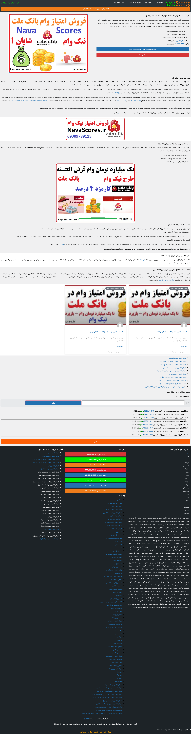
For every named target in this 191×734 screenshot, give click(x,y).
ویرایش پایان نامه (116, 608)
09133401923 (180, 44)
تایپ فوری (119, 595)
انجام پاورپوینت (117, 614)
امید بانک (186, 452)
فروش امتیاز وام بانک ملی (114, 656)
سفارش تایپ (118, 630)
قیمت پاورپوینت (117, 662)
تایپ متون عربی (117, 563)
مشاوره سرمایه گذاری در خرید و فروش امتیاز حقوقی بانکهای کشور (165, 386)
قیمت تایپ (118, 611)
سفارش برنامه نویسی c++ (114, 538)
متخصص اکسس (117, 652)
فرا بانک (142, 259)
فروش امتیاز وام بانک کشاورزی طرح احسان (173, 364)
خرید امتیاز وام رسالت (115, 624)
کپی (95, 441)
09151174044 (149, 411)
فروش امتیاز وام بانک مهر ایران (176, 374)
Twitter (119, 675)
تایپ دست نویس (117, 557)
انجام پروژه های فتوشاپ (114, 550)
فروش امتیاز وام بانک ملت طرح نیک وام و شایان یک (106, 694)
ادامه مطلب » (184, 346)
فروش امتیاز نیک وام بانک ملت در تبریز (106, 332)
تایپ (120, 547)
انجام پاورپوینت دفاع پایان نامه (112, 576)
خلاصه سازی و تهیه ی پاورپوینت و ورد (110, 601)
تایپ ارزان (119, 531)
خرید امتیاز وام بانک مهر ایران (113, 519)
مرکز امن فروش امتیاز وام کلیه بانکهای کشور (172, 380)
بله (101, 732)
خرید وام (119, 640)
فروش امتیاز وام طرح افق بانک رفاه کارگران (173, 377)
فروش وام (119, 637)
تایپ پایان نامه (117, 592)
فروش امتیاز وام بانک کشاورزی (112, 512)
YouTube (119, 678)
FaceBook (118, 681)
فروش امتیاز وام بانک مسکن (38, 100)
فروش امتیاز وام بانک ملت (51, 529)
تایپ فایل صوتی (117, 566)
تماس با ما (148, 2)
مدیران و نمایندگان (120, 2)
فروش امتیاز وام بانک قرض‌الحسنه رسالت (46, 462)
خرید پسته (118, 573)
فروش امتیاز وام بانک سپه (114, 509)
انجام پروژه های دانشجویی (114, 554)
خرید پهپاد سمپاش (116, 528)
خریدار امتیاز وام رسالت (114, 525)
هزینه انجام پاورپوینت (115, 668)
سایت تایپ (118, 541)
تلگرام (90, 732)
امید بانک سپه (121, 100)
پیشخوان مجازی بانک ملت (166, 280)
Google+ (119, 672)
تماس (119, 112)
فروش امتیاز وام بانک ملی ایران (49, 456)
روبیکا (109, 732)
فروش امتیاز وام (180, 40)
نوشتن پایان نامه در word (114, 570)
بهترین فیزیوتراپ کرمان (114, 503)
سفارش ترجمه (117, 643)
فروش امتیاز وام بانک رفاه (20, 100)
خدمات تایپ (118, 544)
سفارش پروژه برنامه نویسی (113, 627)
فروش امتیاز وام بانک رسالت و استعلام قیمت (172, 361)
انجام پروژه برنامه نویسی (114, 646)
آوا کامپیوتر (86, 718)
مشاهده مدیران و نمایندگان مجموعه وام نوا (173, 383)
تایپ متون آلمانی (117, 560)
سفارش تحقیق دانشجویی (114, 605)
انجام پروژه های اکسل (115, 589)
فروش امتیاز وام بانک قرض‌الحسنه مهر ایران (45, 459)
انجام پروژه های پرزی (115, 535)
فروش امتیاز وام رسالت (115, 621)
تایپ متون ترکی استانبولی (114, 582)
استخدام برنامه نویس (115, 659)
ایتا (105, 732)
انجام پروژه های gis (116, 598)
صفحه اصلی (159, 2)
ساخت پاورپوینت (117, 617)
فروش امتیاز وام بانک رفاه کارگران (48, 539)
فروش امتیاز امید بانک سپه (177, 358)
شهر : (187, 402)
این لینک (117, 92)
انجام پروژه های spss (115, 665)
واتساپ (96, 732)
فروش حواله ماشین (116, 515)
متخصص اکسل (117, 649)
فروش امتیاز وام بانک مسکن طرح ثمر (174, 367)
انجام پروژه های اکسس (115, 579)
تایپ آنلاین (118, 633)
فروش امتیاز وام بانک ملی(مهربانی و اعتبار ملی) (171, 370)
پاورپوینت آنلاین (117, 586)
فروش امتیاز (137, 2)
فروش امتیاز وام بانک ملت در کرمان (172, 332)
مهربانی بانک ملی (135, 100)
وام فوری (119, 499)
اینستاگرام (83, 732)
